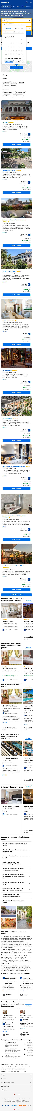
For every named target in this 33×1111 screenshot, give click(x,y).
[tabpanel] (14, 47)
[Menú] (31, 2)
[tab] (8, 28)
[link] (6, 82)
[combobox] (16, 21)
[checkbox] (21, 39)
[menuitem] (6, 6)
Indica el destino (9, 19)
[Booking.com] (5, 2)
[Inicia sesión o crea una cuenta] (26, 2)
